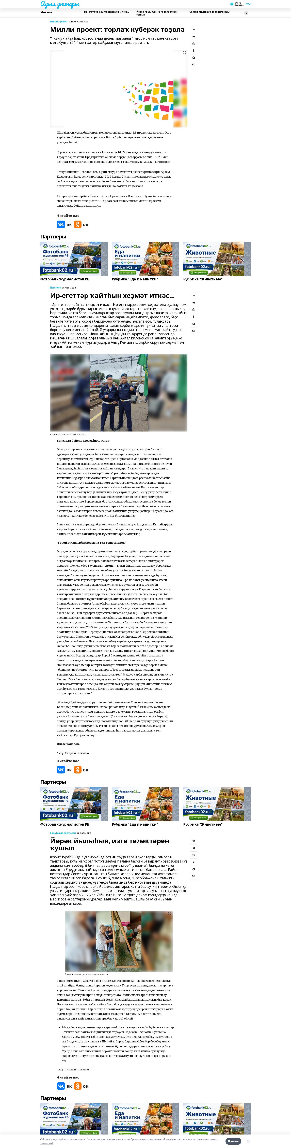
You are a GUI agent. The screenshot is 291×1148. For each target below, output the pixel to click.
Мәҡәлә (46, 12)
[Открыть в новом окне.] (64, 224)
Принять (233, 1141)
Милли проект (59, 21)
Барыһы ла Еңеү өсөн (63, 833)
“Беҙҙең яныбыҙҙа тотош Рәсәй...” (209, 11)
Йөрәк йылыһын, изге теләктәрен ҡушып (157, 13)
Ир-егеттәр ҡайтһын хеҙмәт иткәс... (106, 11)
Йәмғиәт (55, 287)
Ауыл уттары (59, 3)
